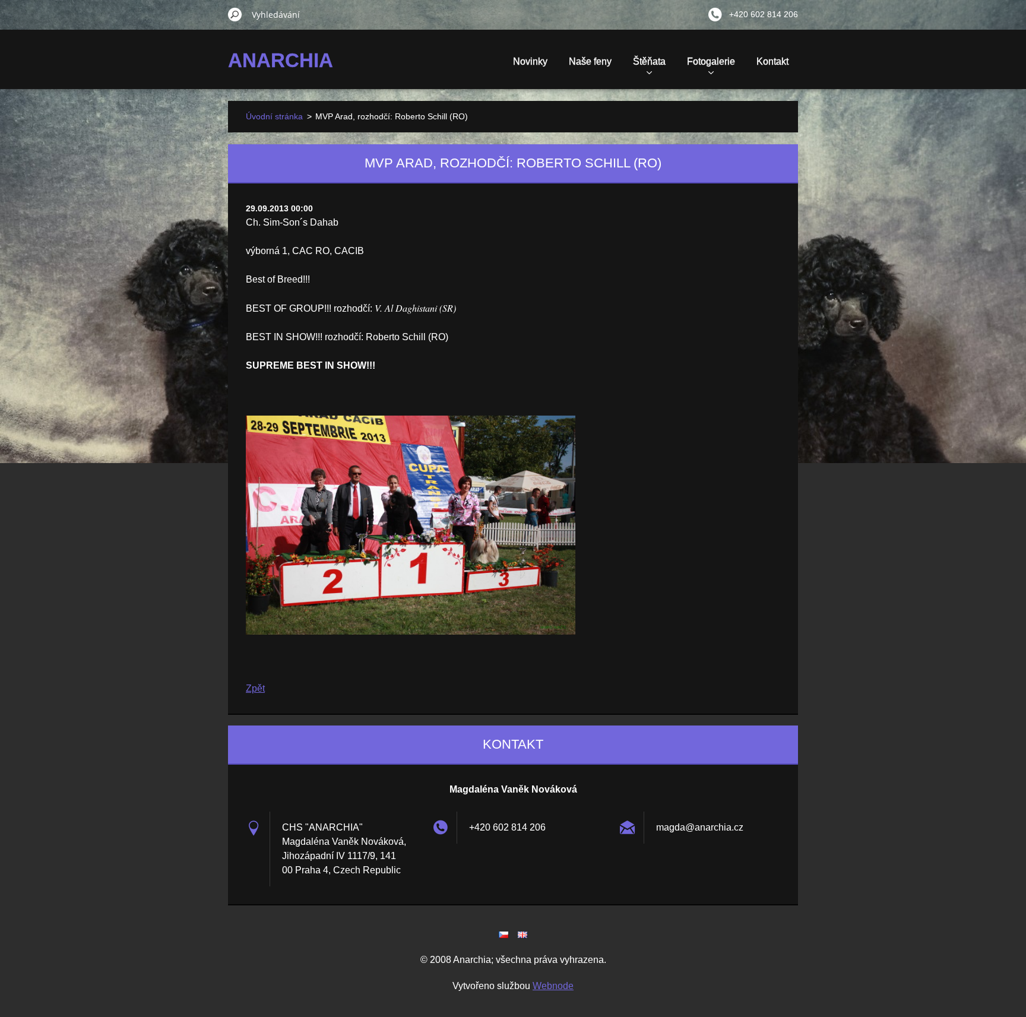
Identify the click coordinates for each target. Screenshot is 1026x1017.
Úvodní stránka (274, 116)
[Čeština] (503, 934)
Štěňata (649, 61)
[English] (522, 934)
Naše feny (590, 61)
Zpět (255, 688)
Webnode (553, 986)
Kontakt (772, 61)
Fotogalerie (711, 61)
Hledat (235, 14)
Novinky (530, 61)
